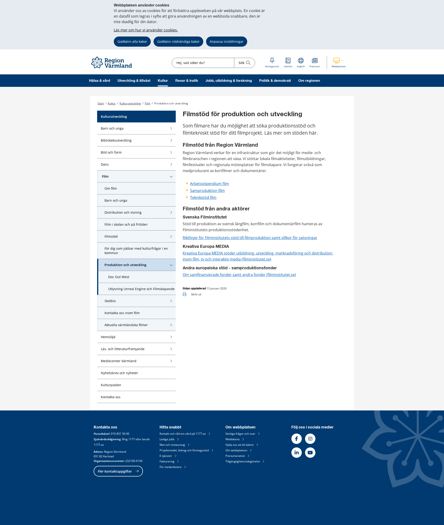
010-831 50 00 (120, 434)
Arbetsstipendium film (209, 183)
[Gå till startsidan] (113, 68)
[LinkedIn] (296, 452)
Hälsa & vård (99, 80)
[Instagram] (310, 439)
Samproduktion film (207, 190)
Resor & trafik (186, 80)
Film (147, 103)
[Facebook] (296, 439)
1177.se (99, 445)
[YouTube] (310, 452)
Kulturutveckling (130, 103)
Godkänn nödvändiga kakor (178, 41)
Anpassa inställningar (227, 41)
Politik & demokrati (275, 80)
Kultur (163, 80)
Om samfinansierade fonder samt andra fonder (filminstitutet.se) (239, 274)
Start (101, 103)
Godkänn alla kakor (132, 41)
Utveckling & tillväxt (133, 80)
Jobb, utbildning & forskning (229, 80)
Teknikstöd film (203, 197)
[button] (338, 63)
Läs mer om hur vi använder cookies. (146, 30)
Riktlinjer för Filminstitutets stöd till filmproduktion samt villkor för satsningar (250, 237)
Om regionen (309, 80)
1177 (131, 439)
